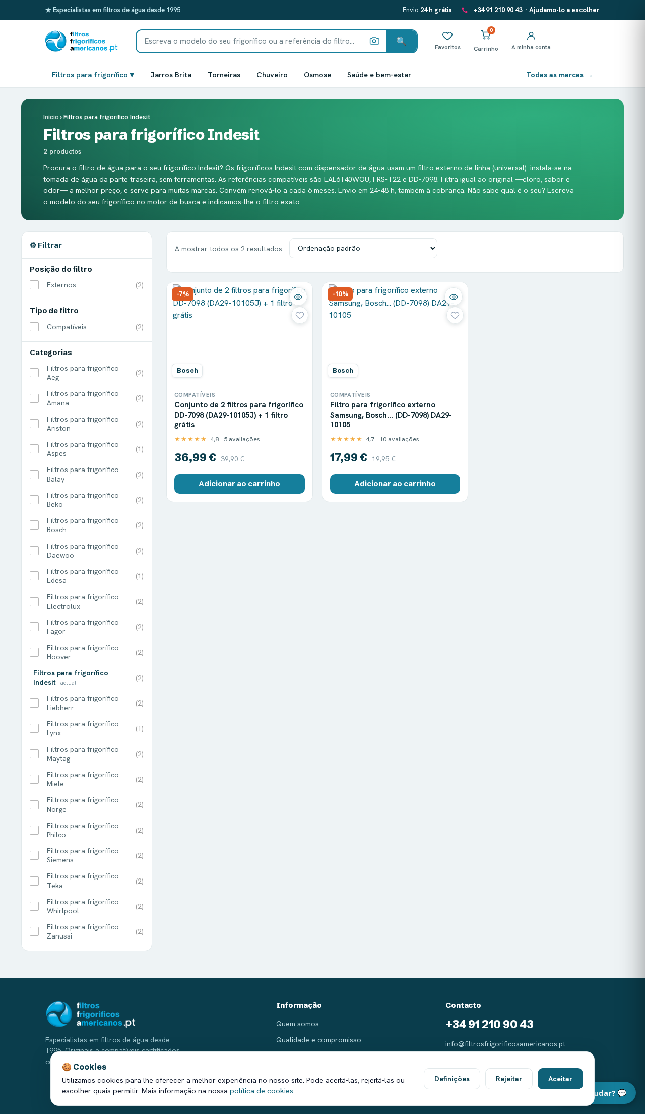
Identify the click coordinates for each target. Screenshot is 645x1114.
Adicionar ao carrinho (239, 483)
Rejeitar (509, 1078)
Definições (452, 1078)
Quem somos (297, 1023)
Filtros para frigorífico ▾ (93, 74)
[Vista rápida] (298, 296)
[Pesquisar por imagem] (374, 41)
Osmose (317, 74)
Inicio (51, 116)
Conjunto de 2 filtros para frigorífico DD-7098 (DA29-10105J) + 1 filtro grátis (238, 415)
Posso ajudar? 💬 (595, 1093)
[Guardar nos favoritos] (299, 315)
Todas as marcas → (559, 74)
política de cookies (261, 1090)
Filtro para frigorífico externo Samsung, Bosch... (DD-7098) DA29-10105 (391, 415)
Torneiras (224, 74)
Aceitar (560, 1078)
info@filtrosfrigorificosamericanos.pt (505, 1043)
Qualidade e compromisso (318, 1039)
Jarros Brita (170, 74)
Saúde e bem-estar (379, 74)
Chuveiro (272, 74)
